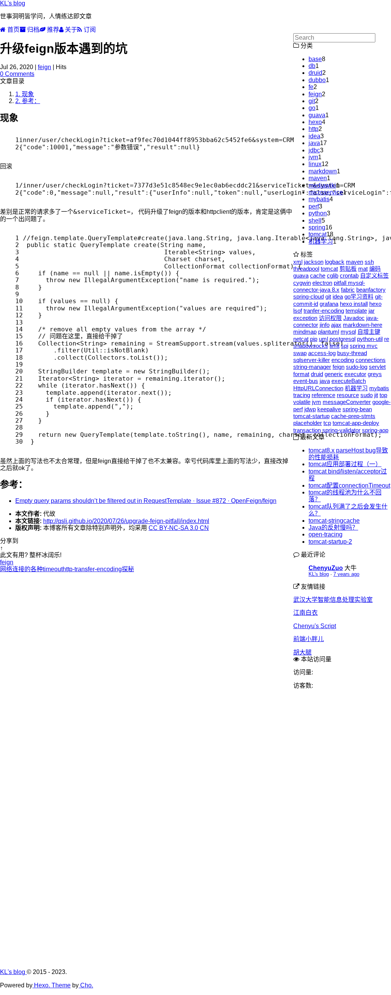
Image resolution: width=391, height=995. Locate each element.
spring (317, 227)
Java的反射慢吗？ (333, 527)
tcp (327, 423)
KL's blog (12, 3)
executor (355, 374)
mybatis (319, 199)
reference (323, 395)
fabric (348, 289)
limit (334, 345)
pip (313, 339)
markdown (323, 171)
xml (297, 261)
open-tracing (326, 534)
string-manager (312, 366)
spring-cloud (308, 296)
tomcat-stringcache (334, 520)
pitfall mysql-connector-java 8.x (329, 286)
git (312, 101)
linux (315, 164)
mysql (348, 331)
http (313, 129)
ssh (369, 261)
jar (371, 310)
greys (375, 374)
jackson (313, 261)
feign (44, 67)
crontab (349, 275)
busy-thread (352, 353)
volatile (301, 402)
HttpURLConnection (318, 388)
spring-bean (357, 409)
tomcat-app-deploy (356, 423)
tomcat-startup (311, 416)
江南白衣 (305, 612)
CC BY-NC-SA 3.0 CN (179, 528)
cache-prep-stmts (353, 416)
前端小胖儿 (308, 639)
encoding (342, 360)
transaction (307, 430)
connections (370, 360)
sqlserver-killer (311, 360)
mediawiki (322, 185)
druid (315, 72)
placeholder (307, 423)
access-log (322, 353)
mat (363, 268)
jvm (313, 157)
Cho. (86, 985)
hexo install (354, 303)
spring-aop (375, 430)
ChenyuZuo (326, 568)
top (383, 395)
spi (344, 345)
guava (317, 115)
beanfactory (371, 289)
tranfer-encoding (324, 310)
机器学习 (321, 241)
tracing (301, 395)
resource (348, 395)
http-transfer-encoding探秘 (98, 569)
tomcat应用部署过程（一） (345, 464)
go (312, 108)
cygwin (302, 282)
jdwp (310, 409)
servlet (377, 366)
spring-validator (341, 430)
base (315, 59)
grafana (329, 303)
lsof (297, 310)
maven (318, 178)
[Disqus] (146, 668)
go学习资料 (358, 296)
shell (315, 220)
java (314, 143)
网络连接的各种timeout (31, 569)
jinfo (325, 324)
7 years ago (346, 574)
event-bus (305, 381)
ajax (336, 324)
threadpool (306, 268)
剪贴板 (348, 268)
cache (317, 275)
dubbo (317, 80)
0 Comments (17, 74)
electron (322, 282)
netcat (301, 339)
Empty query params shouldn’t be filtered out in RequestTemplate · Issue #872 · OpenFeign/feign (145, 501)
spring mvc (364, 345)
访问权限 (330, 318)
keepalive (329, 409)
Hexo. (41, 985)
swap (300, 353)
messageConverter (347, 402)
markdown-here (362, 324)
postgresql (342, 339)
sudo (366, 395)
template (356, 310)
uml (323, 339)
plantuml (328, 331)
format (301, 374)
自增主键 (368, 331)
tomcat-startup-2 (330, 541)
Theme (60, 985)
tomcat (317, 234)
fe (311, 87)
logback (334, 261)
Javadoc (354, 318)
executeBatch (348, 381)
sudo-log (356, 366)
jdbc (314, 150)
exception (305, 318)
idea (314, 136)
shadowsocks (310, 345)
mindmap (305, 331)
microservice (326, 192)
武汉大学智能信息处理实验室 (333, 599)
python (318, 213)
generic (334, 374)
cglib (332, 275)
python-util (370, 339)
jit (376, 395)
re (386, 339)
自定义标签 (374, 275)
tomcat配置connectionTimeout (349, 485)
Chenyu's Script (314, 626)
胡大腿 (302, 652)
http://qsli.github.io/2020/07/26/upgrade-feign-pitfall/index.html (126, 521)
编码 (375, 268)
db (312, 66)
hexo (315, 122)
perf (314, 206)
